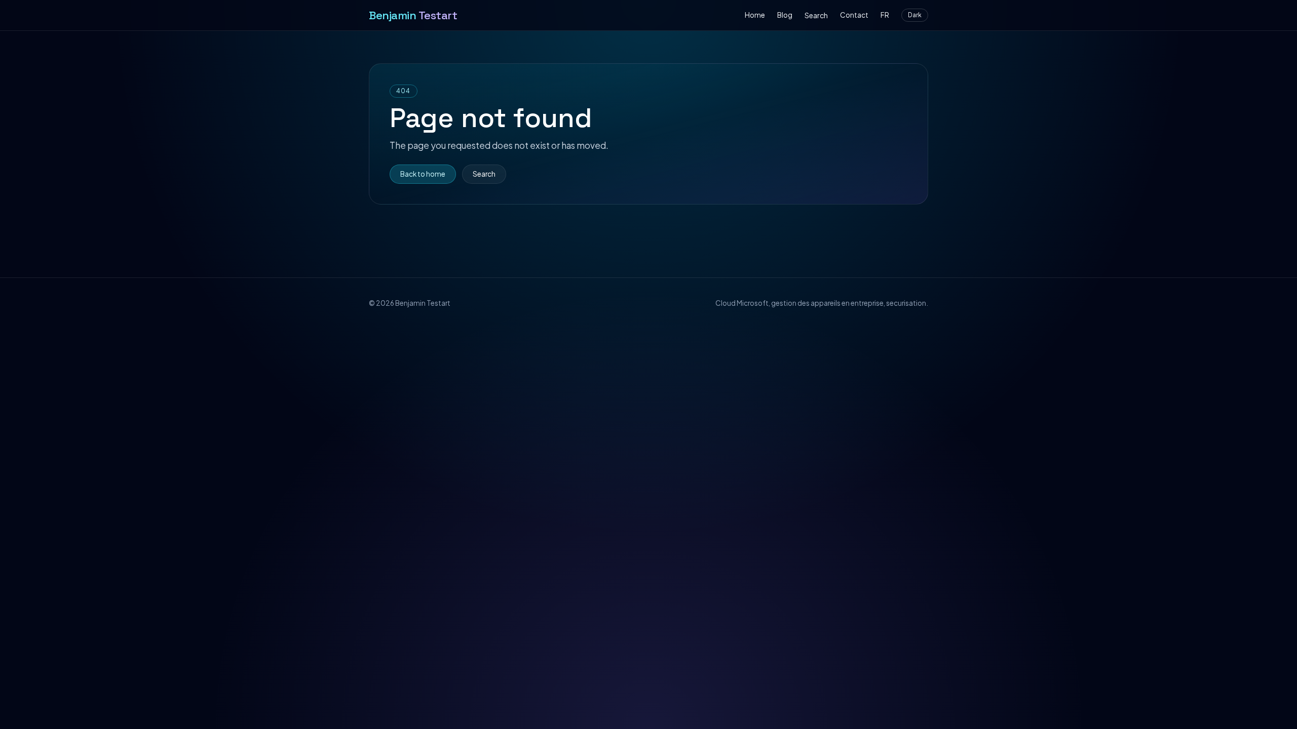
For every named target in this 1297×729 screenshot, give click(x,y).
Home (755, 15)
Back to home (422, 174)
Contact (854, 15)
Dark (915, 15)
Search (816, 15)
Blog (784, 15)
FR (885, 15)
